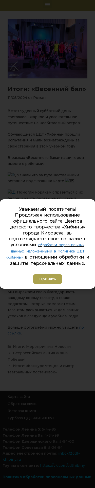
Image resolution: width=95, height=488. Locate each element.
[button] (47, 279)
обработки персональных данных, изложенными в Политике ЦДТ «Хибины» (45, 251)
